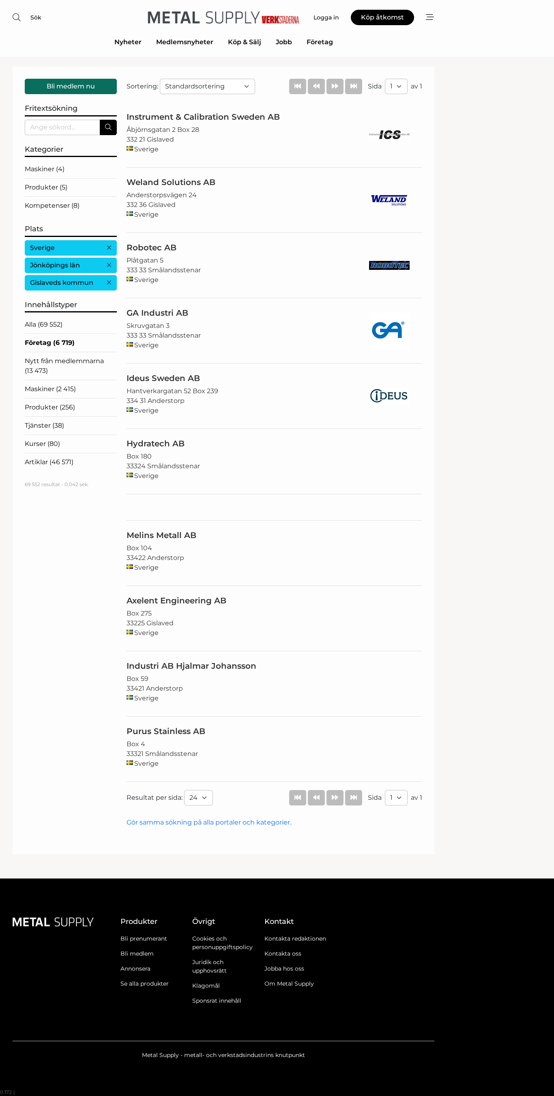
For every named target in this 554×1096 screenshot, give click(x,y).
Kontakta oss (282, 953)
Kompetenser (52, 205)
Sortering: (143, 86)
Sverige (42, 248)
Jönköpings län (55, 265)
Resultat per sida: (155, 797)
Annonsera (135, 968)
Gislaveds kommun (61, 282)
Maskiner (44, 169)
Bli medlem (137, 953)
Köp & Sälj (244, 42)
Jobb (284, 42)
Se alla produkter (144, 983)
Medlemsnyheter (184, 42)
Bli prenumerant (143, 938)
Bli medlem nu (71, 86)
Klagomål (206, 985)
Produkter (46, 187)
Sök (35, 17)
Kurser (42, 444)
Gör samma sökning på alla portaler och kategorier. (209, 822)
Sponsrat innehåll (216, 1000)
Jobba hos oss (284, 968)
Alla (43, 324)
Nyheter (128, 42)
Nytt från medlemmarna (64, 366)
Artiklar (49, 462)
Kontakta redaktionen (295, 938)
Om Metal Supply (289, 983)
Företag (320, 42)
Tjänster (44, 425)
